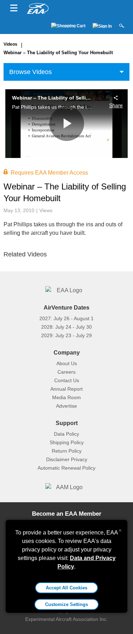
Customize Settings (66, 604)
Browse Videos (30, 71)
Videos (10, 44)
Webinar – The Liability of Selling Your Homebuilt (58, 52)
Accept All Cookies (66, 587)
